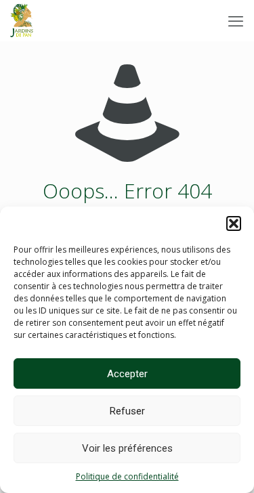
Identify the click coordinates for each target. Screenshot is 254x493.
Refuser (127, 411)
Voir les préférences (127, 448)
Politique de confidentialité (127, 476)
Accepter (127, 374)
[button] (233, 223)
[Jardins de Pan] (21, 20)
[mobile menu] (235, 20)
